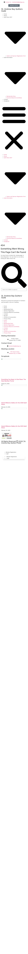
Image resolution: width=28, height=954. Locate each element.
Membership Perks (11, 96)
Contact (6, 99)
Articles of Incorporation (10, 317)
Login (7, 453)
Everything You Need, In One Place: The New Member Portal (13, 380)
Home (5, 14)
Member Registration (9, 310)
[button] (14, 128)
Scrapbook (6, 101)
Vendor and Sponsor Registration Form (16, 56)
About (5, 15)
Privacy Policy (7, 318)
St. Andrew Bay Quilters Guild (12, 10)
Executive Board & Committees (14, 97)
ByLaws (6, 315)
